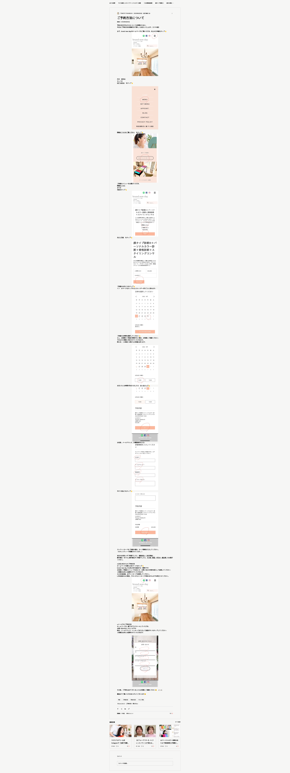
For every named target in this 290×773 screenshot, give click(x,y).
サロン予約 (141, 699)
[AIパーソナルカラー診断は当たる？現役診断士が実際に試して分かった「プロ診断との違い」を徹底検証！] (169, 731)
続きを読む (169, 3)
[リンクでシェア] (129, 709)
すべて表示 (177, 721)
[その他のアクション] (172, 13)
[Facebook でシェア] (117, 709)
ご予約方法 (125, 699)
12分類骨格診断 (148, 3)
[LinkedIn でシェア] (125, 709)
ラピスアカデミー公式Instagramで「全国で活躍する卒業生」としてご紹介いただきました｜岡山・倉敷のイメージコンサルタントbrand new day (120, 742)
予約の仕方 (133, 699)
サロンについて (121, 703)
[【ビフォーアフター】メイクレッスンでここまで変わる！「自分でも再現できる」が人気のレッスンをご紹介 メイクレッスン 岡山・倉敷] (145, 731)
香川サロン (135, 703)
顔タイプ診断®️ (159, 3)
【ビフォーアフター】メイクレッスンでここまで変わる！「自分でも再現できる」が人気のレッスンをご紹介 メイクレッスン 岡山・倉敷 (145, 742)
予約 (119, 699)
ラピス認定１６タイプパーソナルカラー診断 (129, 3)
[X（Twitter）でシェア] (121, 709)
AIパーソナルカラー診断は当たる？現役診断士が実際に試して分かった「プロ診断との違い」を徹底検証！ (169, 742)
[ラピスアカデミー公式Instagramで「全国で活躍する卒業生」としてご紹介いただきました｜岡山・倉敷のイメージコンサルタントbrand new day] (120, 731)
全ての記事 (112, 3)
